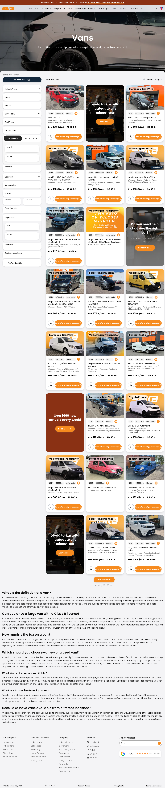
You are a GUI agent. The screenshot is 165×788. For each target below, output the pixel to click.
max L (9, 234)
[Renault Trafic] (145, 360)
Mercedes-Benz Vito (110, 695)
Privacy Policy (50, 786)
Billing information (67, 760)
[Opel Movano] (145, 298)
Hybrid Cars (8, 746)
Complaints (64, 771)
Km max (29, 200)
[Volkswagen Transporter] (65, 236)
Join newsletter (127, 737)
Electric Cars (8, 742)
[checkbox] (6, 263)
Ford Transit (60, 695)
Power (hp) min (11, 208)
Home (5, 75)
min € (9, 147)
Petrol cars (8, 749)
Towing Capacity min (13, 253)
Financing (35, 749)
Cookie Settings (84, 786)
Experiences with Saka (69, 767)
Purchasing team (67, 749)
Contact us (64, 753)
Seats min (9, 245)
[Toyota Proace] (145, 422)
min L (9, 225)
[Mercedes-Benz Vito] (145, 113)
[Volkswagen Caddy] (145, 174)
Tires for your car (38, 756)
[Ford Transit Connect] (105, 544)
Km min (8, 200)
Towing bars (36, 760)
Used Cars (14, 75)
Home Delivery (37, 753)
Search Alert (20, 79)
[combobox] (152, 79)
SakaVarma (36, 742)
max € (10, 156)
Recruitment (64, 756)
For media (63, 764)
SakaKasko (36, 746)
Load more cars (104, 579)
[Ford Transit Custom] (105, 298)
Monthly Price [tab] (31, 138)
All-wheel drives (10, 756)
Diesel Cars (8, 753)
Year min (8, 167)
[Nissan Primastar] (145, 483)
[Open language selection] (161, 8)
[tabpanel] (22, 153)
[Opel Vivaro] (105, 174)
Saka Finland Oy (66, 742)
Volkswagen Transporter (83, 695)
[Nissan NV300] (65, 174)
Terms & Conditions (154, 786)
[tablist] (22, 138)
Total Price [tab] (13, 138)
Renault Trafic (136, 695)
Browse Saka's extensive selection (106, 2)
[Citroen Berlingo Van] (65, 113)
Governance (65, 746)
